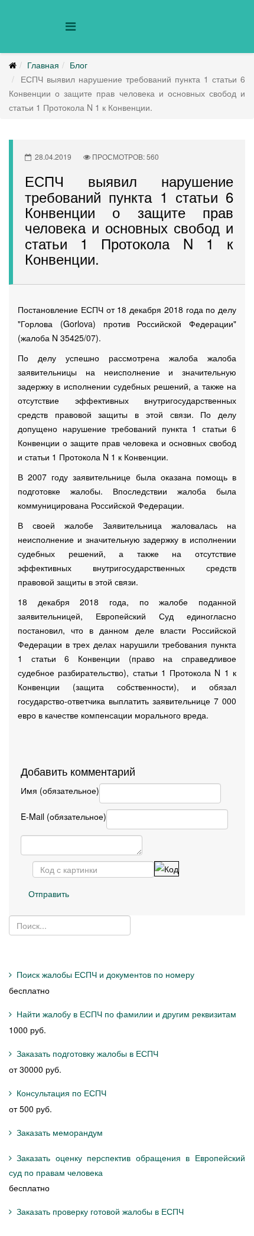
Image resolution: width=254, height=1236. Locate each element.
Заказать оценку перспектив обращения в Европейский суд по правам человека (127, 1165)
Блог (78, 65)
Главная (43, 65)
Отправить (48, 893)
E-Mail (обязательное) (63, 816)
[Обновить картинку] (166, 868)
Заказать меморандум (60, 1132)
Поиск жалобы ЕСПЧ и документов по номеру (105, 974)
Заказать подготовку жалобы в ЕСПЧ (87, 1053)
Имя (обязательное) (60, 790)
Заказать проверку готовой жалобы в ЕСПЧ (100, 1211)
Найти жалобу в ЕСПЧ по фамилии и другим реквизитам (126, 1014)
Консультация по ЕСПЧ (61, 1093)
